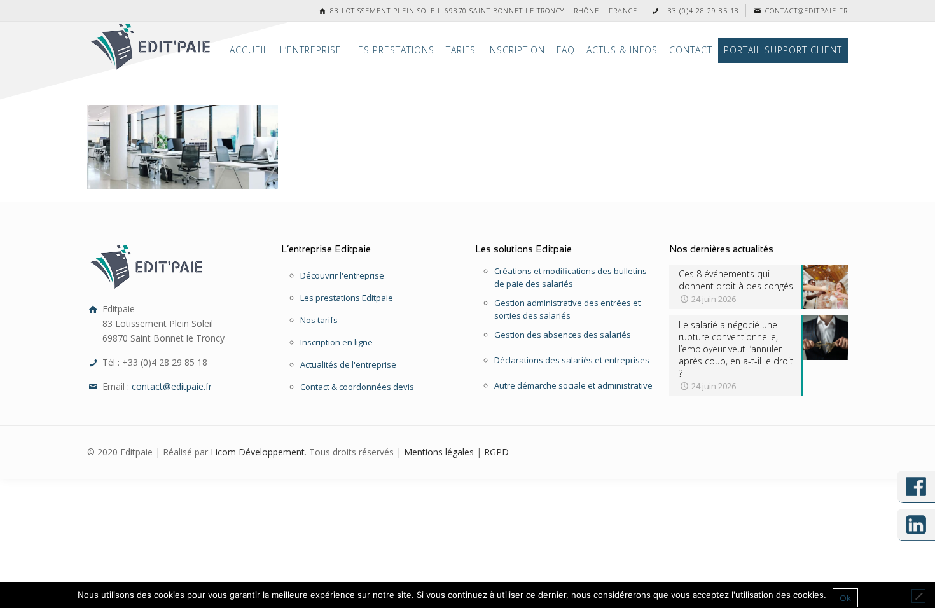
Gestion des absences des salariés (562, 334)
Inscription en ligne (336, 342)
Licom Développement (258, 452)
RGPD (496, 452)
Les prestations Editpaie (346, 297)
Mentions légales (439, 452)
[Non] (918, 596)
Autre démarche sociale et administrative (573, 385)
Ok (845, 598)
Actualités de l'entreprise (348, 364)
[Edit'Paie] (151, 47)
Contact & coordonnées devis (357, 386)
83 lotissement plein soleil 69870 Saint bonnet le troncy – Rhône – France (482, 10)
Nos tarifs (319, 320)
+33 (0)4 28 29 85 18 (699, 10)
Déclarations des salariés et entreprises (571, 360)
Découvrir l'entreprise (342, 275)
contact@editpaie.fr (805, 10)
